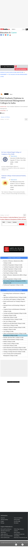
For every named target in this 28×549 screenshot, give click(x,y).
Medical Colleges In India (9, 341)
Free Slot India (17, 521)
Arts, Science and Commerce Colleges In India (14, 299)
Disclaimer (16, 523)
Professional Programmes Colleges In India (13, 285)
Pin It (11, 94)
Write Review (13, 156)
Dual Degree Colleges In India (10, 273)
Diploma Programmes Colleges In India (12, 269)
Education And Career (5, 530)
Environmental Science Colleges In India (12, 319)
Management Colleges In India (10, 335)
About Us (3, 517)
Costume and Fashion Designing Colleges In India (14, 313)
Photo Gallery (17, 532)
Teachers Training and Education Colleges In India (15, 349)
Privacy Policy (17, 519)
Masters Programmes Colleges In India (12, 279)
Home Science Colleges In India (10, 325)
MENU (3, 113)
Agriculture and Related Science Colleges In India (14, 297)
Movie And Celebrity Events (7, 535)
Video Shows (3, 532)
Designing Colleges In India (9, 315)
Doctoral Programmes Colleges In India (12, 271)
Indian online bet (4, 534)
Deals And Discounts (5, 537)
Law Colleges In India (8, 331)
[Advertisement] (14, 14)
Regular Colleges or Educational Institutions (11, 72)
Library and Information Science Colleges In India (14, 333)
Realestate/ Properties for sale (20, 537)
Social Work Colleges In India (10, 345)
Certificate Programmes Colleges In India (12, 267)
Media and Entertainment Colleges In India (13, 339)
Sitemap (2, 523)
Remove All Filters (5, 117)
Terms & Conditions (18, 517)
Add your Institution (21, 69)
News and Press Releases (6, 529)
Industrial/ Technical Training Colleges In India (14, 327)
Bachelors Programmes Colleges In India (12, 265)
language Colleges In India (9, 329)
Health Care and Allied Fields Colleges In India (14, 323)
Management (3, 74)
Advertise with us (4, 519)
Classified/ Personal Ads (19, 534)
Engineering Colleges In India (10, 317)
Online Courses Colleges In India (11, 343)
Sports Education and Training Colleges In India (14, 347)
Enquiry (2, 521)
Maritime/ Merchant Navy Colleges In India (13, 337)
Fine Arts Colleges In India (9, 321)
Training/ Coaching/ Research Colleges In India (14, 351)
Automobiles (16, 535)
